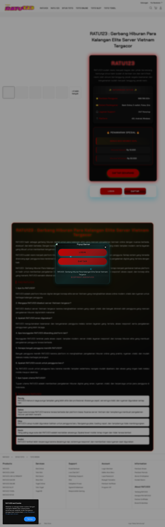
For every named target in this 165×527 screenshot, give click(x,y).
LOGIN (82, 252)
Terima (29, 519)
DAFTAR (82, 261)
